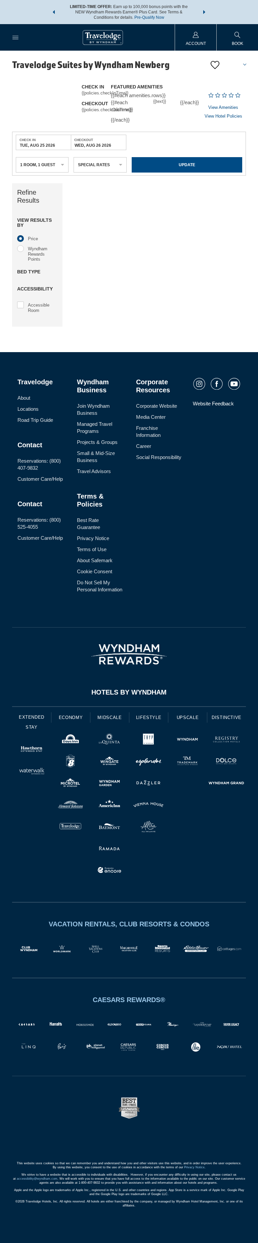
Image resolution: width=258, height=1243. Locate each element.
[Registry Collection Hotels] (226, 740)
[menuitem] (15, 37)
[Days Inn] (70, 740)
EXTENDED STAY (31, 722)
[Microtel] (70, 784)
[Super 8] (70, 762)
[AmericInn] (109, 805)
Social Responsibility (158, 457)
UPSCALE (188, 717)
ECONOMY (71, 717)
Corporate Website (156, 406)
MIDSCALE (109, 717)
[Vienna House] (148, 805)
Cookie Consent (94, 571)
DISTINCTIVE (227, 717)
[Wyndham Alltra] (148, 827)
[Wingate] (109, 762)
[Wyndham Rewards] (129, 654)
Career (143, 446)
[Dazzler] (148, 784)
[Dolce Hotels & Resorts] (226, 762)
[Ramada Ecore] (109, 871)
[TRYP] (148, 740)
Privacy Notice (93, 538)
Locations (28, 409)
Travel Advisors (94, 471)
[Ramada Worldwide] (109, 849)
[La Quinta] (109, 740)
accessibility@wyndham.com (37, 1178)
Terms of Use (91, 549)
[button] (54, 12)
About (23, 398)
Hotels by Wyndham (129, 692)
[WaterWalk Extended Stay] (31, 772)
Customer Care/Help (40, 479)
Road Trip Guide (35, 420)
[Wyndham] (187, 740)
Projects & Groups (97, 442)
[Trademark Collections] (187, 762)
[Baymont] (109, 827)
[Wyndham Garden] (109, 784)
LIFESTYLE (149, 717)
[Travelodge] (70, 827)
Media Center (151, 417)
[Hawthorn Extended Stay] (31, 750)
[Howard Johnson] (70, 805)
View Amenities (223, 107)
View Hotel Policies (223, 116)
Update (187, 164)
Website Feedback (213, 403)
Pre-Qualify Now (149, 17)
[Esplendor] (148, 762)
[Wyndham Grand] (226, 784)
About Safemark (95, 560)
